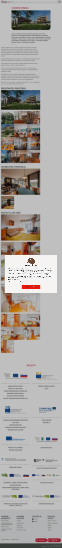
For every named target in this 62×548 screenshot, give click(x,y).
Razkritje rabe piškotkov (22, 276)
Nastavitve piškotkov (31, 290)
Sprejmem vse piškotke (31, 287)
